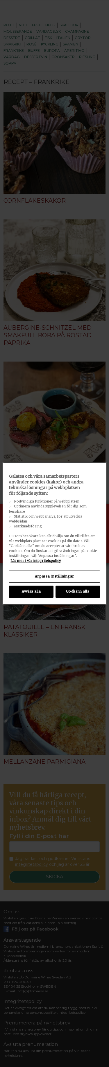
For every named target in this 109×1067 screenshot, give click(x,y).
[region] (54, 533)
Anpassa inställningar (54, 576)
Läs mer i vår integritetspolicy (35, 561)
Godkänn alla (78, 591)
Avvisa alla (31, 591)
